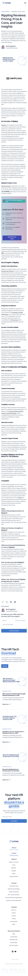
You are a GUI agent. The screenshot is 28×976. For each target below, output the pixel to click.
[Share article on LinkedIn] (14, 602)
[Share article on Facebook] (10, 602)
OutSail (19, 497)
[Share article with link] (2, 602)
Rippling (3, 125)
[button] (25, 3)
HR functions (14, 320)
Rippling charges (6, 186)
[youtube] (15, 951)
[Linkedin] (13, 951)
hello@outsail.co (14, 855)
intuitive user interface (7, 271)
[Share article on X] (6, 602)
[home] (6, 3)
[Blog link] (14, 689)
